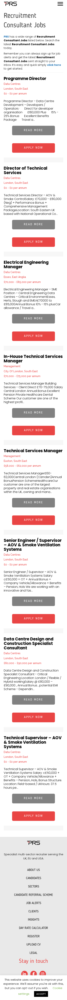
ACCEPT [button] (41, 994)
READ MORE (33, 130)
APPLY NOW (33, 147)
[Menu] (60, 4)
